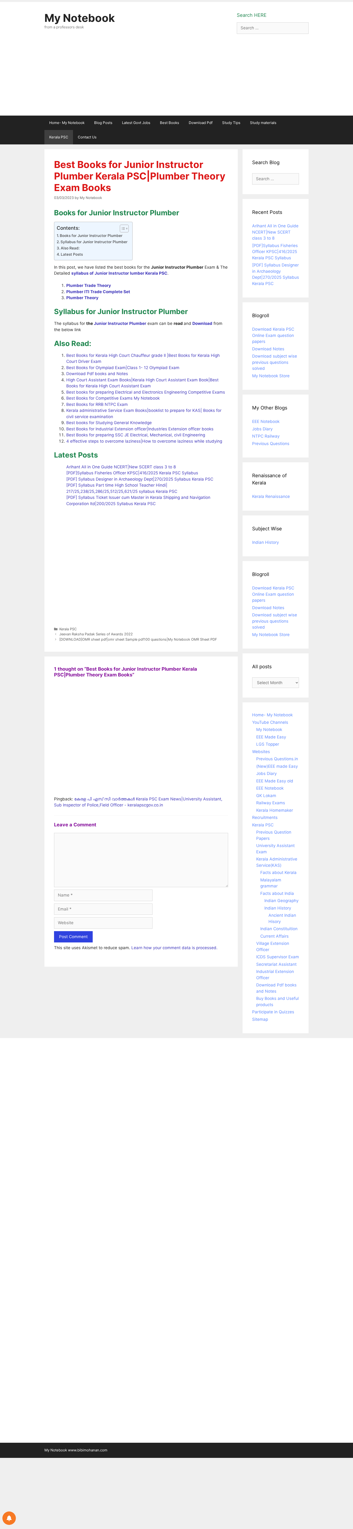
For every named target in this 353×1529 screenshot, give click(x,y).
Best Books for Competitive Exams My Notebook (113, 398)
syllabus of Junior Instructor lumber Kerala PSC (119, 273)
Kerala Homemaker (274, 810)
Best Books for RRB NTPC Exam (97, 404)
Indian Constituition (279, 928)
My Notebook (79, 18)
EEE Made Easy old (274, 781)
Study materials (263, 122)
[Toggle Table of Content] (122, 228)
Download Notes (268, 349)
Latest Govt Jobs (136, 122)
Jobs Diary (262, 429)
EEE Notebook (266, 421)
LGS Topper (267, 744)
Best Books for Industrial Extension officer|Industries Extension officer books (139, 429)
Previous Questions (270, 443)
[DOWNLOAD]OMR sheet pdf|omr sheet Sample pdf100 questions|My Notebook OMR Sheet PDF (138, 639)
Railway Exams (270, 802)
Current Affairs (274, 936)
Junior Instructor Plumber (120, 323)
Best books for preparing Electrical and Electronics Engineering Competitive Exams (145, 392)
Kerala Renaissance (271, 496)
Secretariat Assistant (276, 964)
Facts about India (277, 893)
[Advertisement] (176, 79)
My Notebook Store (271, 375)
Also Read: (70, 248)
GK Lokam (266, 795)
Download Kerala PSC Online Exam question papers (273, 335)
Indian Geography (281, 900)
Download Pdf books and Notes (97, 373)
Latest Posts (72, 254)
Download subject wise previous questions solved (274, 362)
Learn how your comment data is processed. (174, 947)
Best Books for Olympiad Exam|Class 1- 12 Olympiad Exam (122, 367)
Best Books (169, 122)
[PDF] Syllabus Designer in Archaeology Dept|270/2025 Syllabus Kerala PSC (139, 479)
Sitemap (260, 1019)
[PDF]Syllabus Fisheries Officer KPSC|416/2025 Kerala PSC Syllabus (132, 472)
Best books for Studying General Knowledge (109, 422)
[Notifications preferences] (9, 1518)
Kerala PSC (58, 137)
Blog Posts (103, 122)
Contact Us (87, 137)
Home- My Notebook (67, 122)
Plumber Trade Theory (88, 285)
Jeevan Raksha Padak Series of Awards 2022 (96, 634)
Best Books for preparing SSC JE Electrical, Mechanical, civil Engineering (135, 435)
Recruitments (265, 817)
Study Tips (231, 122)
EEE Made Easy (271, 737)
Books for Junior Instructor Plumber (91, 235)
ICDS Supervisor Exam (277, 956)
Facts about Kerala (278, 872)
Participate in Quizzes (273, 1011)
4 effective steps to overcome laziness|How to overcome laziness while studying (144, 441)
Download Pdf (201, 122)
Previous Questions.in (277, 758)
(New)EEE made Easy (277, 766)
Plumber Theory (82, 297)
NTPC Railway (266, 436)
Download (202, 323)
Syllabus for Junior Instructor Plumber (94, 242)
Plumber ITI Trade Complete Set (98, 291)
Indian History (265, 542)
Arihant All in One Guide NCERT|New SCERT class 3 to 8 (121, 466)
